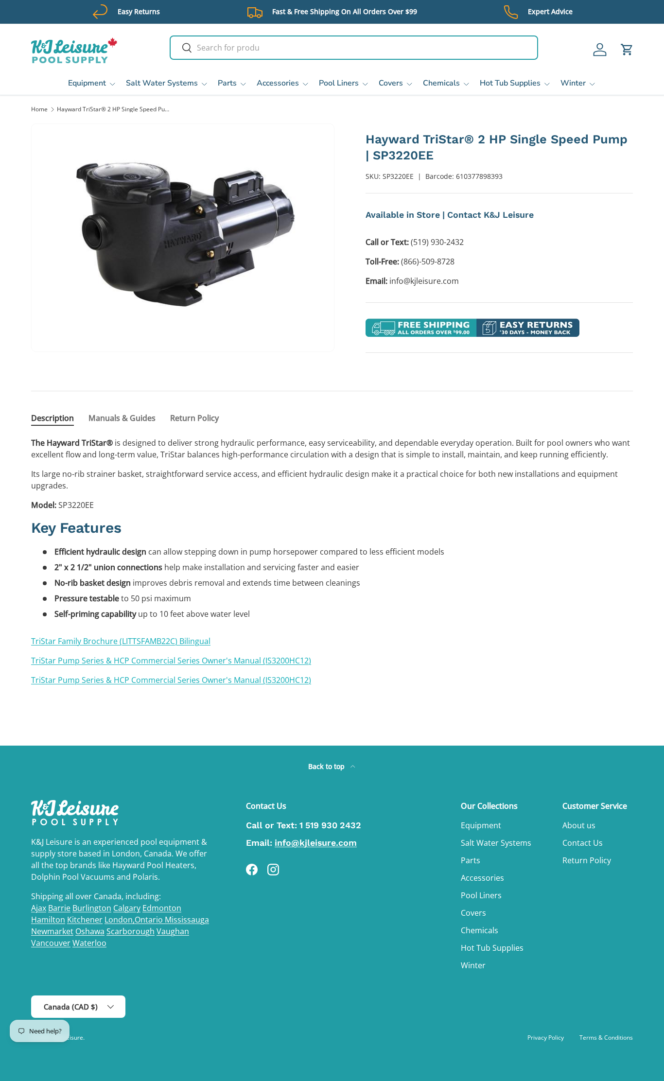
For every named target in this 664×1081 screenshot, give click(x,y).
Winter (573, 83)
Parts (227, 83)
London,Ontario (135, 919)
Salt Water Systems (162, 83)
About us (578, 825)
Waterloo (89, 943)
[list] (183, 237)
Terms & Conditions (606, 1037)
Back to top (327, 766)
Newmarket (52, 931)
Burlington (91, 908)
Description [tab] (52, 418)
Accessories (278, 83)
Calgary (126, 908)
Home (39, 109)
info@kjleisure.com (316, 842)
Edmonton (161, 908)
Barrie (59, 908)
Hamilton (48, 919)
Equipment (87, 83)
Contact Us (582, 842)
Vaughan (173, 931)
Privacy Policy (545, 1037)
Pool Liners (339, 83)
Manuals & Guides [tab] (122, 418)
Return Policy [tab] (194, 418)
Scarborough (130, 931)
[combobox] (354, 47)
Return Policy (586, 860)
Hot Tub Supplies (510, 83)
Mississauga (187, 919)
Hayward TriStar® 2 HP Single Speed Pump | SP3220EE (115, 109)
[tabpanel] (332, 561)
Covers (391, 83)
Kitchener (85, 919)
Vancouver (50, 943)
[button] (627, 49)
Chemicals (441, 83)
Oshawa (90, 931)
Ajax (38, 908)
